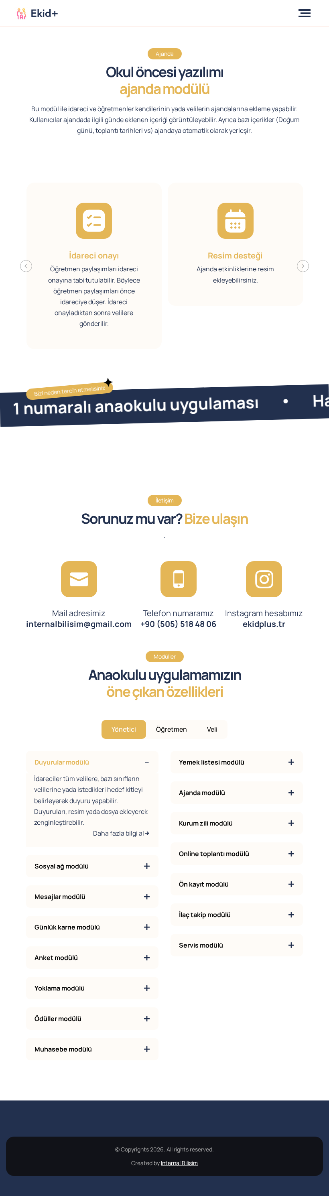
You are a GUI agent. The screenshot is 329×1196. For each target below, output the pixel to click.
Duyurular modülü (62, 762)
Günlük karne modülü (67, 927)
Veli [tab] (212, 729)
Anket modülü (56, 957)
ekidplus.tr (264, 618)
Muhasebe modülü (63, 1049)
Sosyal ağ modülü (62, 866)
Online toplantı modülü (214, 853)
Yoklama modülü (60, 988)
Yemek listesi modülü (211, 762)
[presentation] (26, 266)
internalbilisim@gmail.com (79, 618)
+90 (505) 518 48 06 (178, 618)
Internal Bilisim (179, 1163)
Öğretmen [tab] (171, 729)
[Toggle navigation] (306, 13)
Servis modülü (201, 945)
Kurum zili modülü (206, 823)
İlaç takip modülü (205, 914)
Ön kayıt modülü (204, 884)
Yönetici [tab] (124, 729)
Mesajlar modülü (60, 896)
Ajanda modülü (202, 792)
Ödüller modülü (58, 1018)
